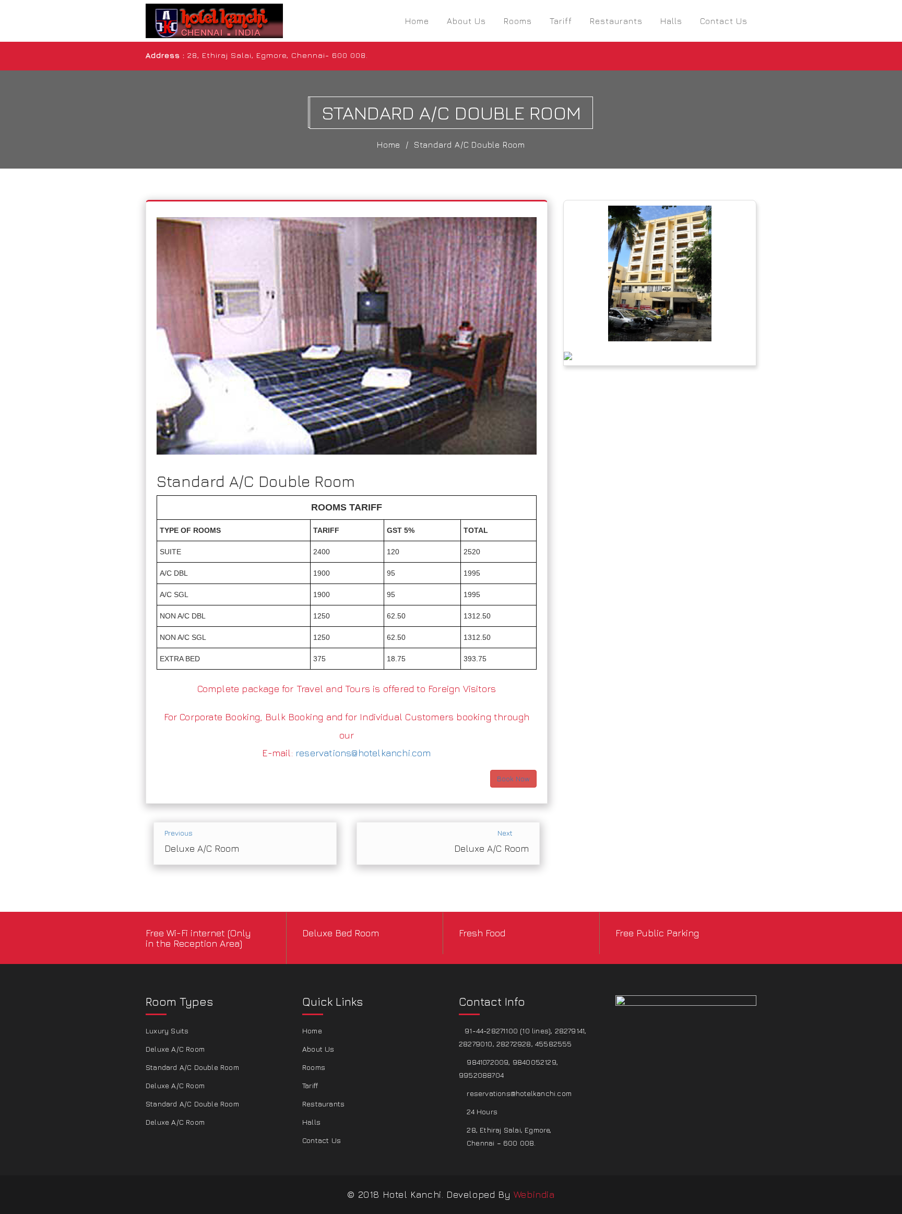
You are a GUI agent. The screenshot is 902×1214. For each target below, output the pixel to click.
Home (417, 21)
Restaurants (616, 21)
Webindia (534, 1194)
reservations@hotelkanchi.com (363, 752)
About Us (466, 21)
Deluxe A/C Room (175, 1048)
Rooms (518, 21)
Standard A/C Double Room (469, 144)
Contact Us (723, 21)
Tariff (561, 21)
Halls (671, 21)
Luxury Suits (167, 1030)
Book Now (513, 778)
